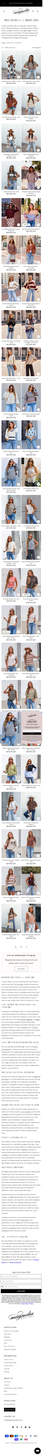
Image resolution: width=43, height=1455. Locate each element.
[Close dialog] (41, 712)
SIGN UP (32, 733)
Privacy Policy (32, 740)
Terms (36, 740)
